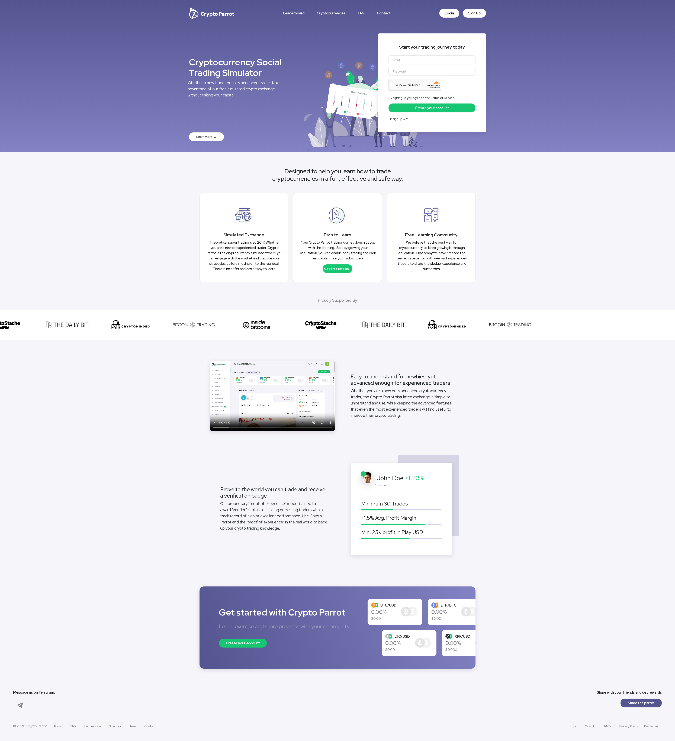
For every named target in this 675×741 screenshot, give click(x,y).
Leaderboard (293, 13)
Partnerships (92, 726)
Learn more (204, 137)
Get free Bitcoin (336, 269)
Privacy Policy (628, 726)
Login (449, 13)
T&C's (607, 726)
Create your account (243, 643)
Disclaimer (651, 726)
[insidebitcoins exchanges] (241, 325)
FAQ (361, 13)
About (57, 726)
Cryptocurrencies (331, 13)
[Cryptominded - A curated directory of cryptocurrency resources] (114, 325)
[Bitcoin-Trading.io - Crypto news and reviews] (178, 325)
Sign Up (474, 13)
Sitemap (115, 726)
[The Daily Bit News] (51, 325)
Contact (384, 13)
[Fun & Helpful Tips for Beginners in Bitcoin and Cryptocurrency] (304, 325)
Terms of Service (442, 98)
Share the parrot (641, 703)
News (132, 726)
